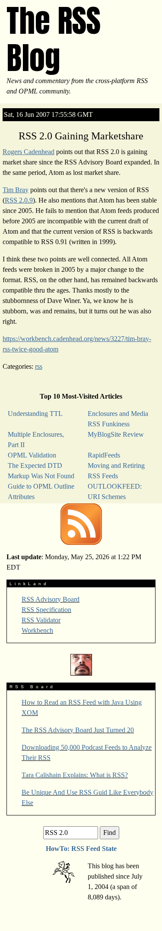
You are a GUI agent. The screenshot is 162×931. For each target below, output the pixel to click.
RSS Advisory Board (50, 599)
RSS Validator (41, 620)
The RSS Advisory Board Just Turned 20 (78, 730)
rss (38, 366)
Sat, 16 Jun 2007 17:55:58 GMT (48, 114)
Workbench (37, 630)
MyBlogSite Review (116, 434)
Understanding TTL (35, 413)
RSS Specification (46, 609)
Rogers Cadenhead (28, 151)
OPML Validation (32, 455)
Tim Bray (16, 189)
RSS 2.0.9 (19, 200)
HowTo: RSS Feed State (81, 848)
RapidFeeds (104, 455)
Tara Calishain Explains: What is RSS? (75, 775)
